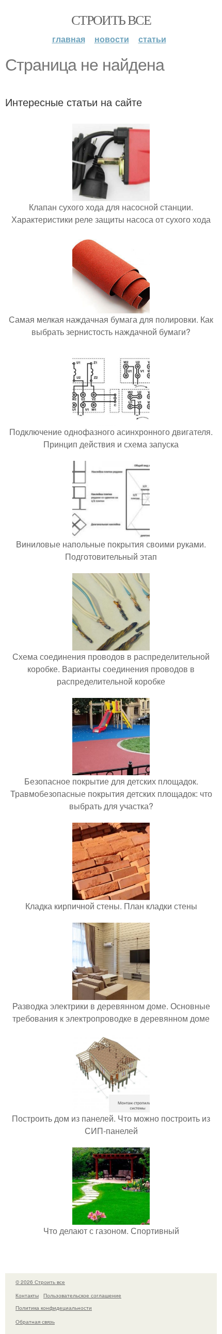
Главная (68, 39)
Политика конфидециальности (53, 1307)
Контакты (27, 1295)
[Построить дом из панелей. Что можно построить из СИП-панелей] (111, 1106)
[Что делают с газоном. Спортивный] (111, 1218)
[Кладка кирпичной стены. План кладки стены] (111, 893)
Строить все (111, 19)
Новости (111, 39)
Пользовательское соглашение (82, 1295)
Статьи (152, 39)
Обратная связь (35, 1321)
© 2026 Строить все (40, 1282)
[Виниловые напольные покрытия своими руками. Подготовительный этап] (111, 532)
